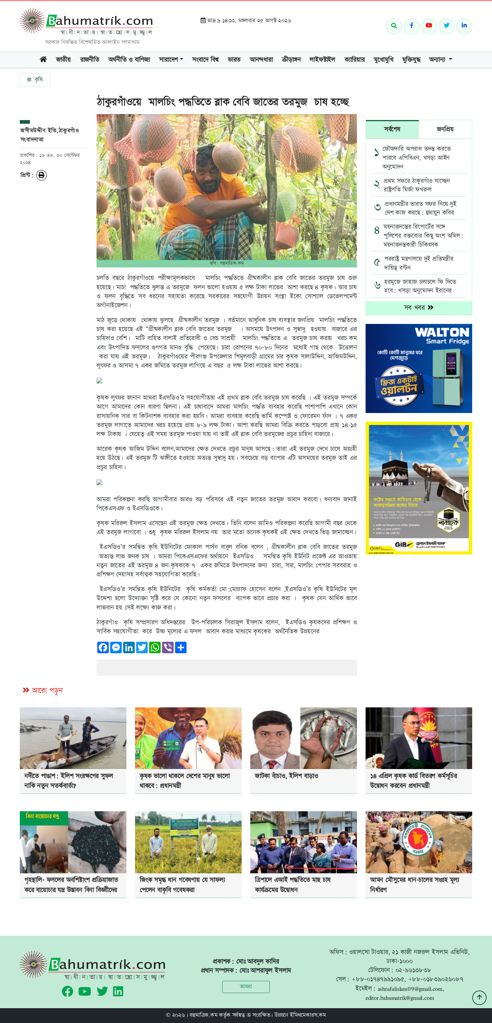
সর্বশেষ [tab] (392, 129)
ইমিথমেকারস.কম (308, 1015)
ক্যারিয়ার (355, 59)
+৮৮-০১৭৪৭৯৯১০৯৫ (378, 979)
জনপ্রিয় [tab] (445, 129)
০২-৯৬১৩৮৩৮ (413, 970)
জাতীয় (63, 59)
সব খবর (416, 308)
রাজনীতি (89, 59)
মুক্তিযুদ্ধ (411, 59)
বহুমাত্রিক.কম (203, 1015)
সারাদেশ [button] (168, 59)
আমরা (246, 987)
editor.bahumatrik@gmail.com (400, 997)
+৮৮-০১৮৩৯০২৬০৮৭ (436, 979)
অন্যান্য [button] (438, 59)
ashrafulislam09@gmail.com (410, 988)
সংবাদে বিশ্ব (205, 59)
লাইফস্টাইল (322, 59)
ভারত (234, 59)
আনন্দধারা (261, 59)
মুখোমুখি (383, 59)
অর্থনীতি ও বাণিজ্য (129, 59)
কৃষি (37, 79)
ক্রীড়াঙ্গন (291, 59)
